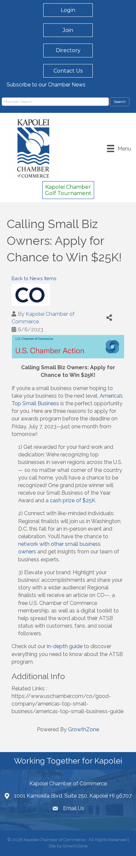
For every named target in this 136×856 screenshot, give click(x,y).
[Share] (109, 317)
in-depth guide (65, 646)
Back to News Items (34, 278)
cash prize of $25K (72, 500)
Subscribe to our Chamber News (46, 85)
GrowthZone (83, 729)
